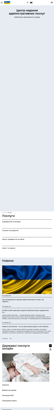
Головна (4, 212)
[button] (31, 2)
